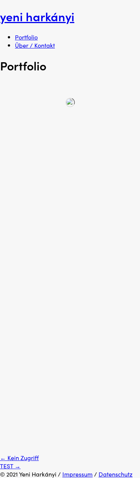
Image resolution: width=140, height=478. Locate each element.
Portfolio (26, 37)
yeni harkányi (37, 16)
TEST (10, 466)
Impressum (77, 474)
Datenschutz (116, 474)
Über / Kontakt (35, 45)
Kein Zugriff (19, 457)
